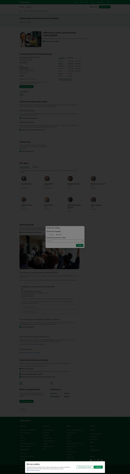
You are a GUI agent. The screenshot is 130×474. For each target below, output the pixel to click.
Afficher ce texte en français (33, 470)
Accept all (98, 467)
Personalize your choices (84, 467)
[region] (65, 467)
